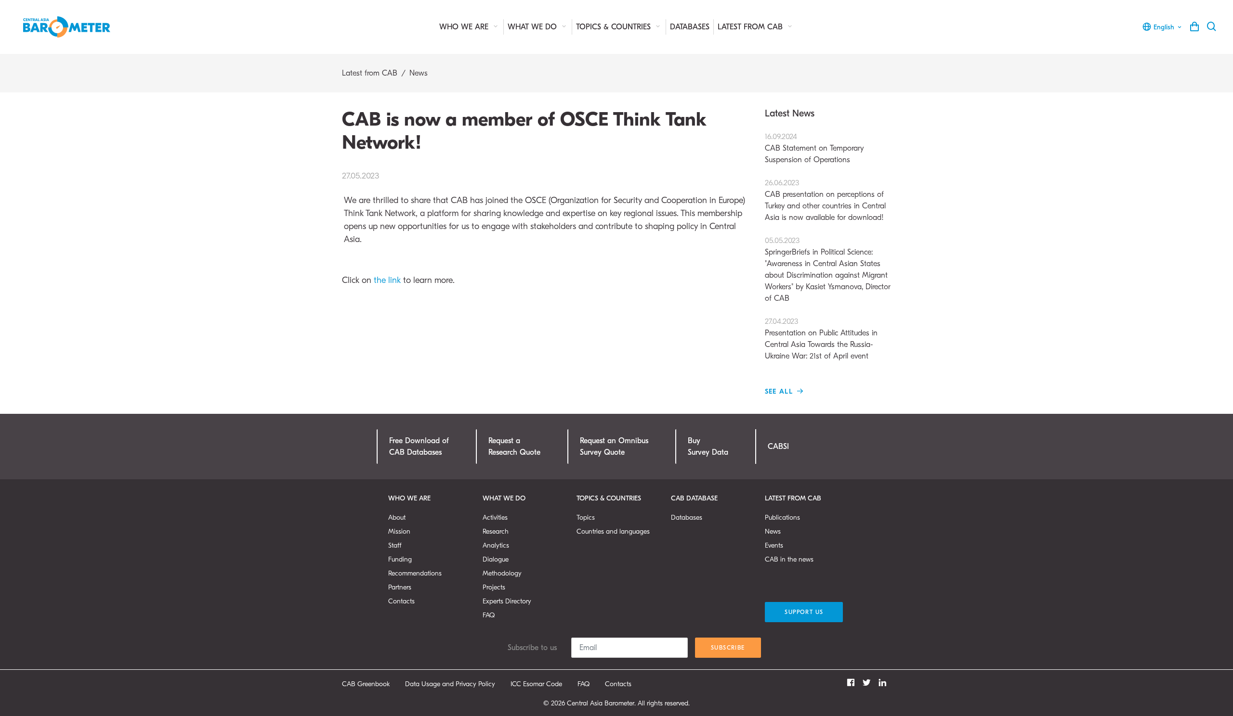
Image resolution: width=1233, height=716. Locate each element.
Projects (494, 587)
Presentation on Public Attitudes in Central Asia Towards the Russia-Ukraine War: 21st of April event (821, 338)
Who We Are (465, 27)
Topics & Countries (614, 27)
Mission (399, 531)
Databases (689, 27)
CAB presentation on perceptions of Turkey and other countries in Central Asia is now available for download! (825, 200)
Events (774, 545)
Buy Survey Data (708, 446)
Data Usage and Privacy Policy (450, 684)
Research (496, 531)
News (418, 73)
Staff (395, 545)
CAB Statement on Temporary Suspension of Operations (814, 148)
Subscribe (728, 647)
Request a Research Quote (514, 446)
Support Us (804, 612)
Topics (586, 517)
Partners (399, 587)
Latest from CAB (751, 27)
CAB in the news (789, 559)
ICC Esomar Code (536, 684)
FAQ (489, 615)
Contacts (401, 601)
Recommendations (415, 573)
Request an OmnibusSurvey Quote (614, 446)
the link (388, 280)
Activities (495, 517)
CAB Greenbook (366, 684)
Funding (400, 559)
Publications (782, 517)
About (397, 517)
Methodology (502, 573)
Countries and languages (613, 531)
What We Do (533, 27)
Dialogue (496, 559)
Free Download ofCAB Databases (419, 446)
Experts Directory (507, 601)
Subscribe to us (532, 647)
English (1164, 27)
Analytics (496, 545)
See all (780, 391)
